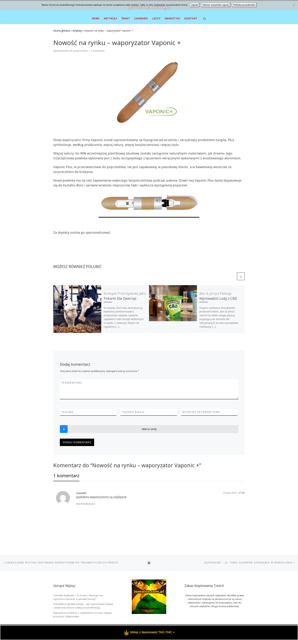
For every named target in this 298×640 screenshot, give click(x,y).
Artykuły (77, 30)
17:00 (242, 493)
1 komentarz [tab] (66, 475)
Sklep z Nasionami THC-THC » (152, 632)
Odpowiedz (85, 503)
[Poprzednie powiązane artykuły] (232, 276)
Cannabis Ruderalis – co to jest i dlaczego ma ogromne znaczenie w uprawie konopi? (78, 597)
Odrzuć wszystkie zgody (215, 4)
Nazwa (67, 412)
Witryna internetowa (201, 412)
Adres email (133, 412)
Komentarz (71, 382)
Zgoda (194, 4)
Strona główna (61, 30)
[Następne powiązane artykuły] (241, 276)
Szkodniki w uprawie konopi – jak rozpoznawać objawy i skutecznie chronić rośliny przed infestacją (83, 605)
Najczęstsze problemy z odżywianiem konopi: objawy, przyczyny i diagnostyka (82, 614)
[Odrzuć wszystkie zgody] (293, 5)
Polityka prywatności (244, 4)
